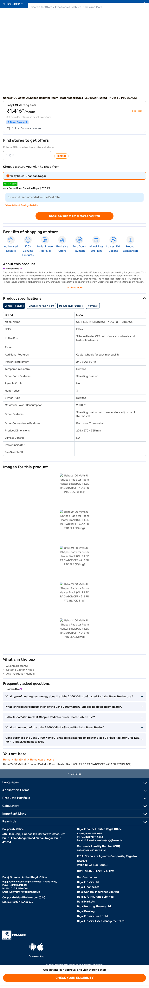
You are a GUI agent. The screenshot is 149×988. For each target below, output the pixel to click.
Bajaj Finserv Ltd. (88, 882)
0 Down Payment (17, 122)
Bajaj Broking (86, 911)
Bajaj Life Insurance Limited (95, 896)
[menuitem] (14, 3)
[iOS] (40, 947)
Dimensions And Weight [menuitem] (41, 305)
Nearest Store (10, 184)
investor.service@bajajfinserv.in (104, 840)
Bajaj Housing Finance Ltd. (94, 906)
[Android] (32, 947)
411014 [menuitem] (16, 4)
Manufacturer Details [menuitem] (71, 305)
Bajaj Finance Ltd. (88, 887)
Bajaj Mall (20, 759)
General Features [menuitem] (14, 305)
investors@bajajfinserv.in (26, 891)
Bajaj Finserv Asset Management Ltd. (101, 921)
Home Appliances (41, 759)
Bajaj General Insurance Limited (98, 892)
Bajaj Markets (86, 901)
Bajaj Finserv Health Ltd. (93, 916)
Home (6, 759)
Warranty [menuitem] (93, 305)
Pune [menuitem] (8, 4)
